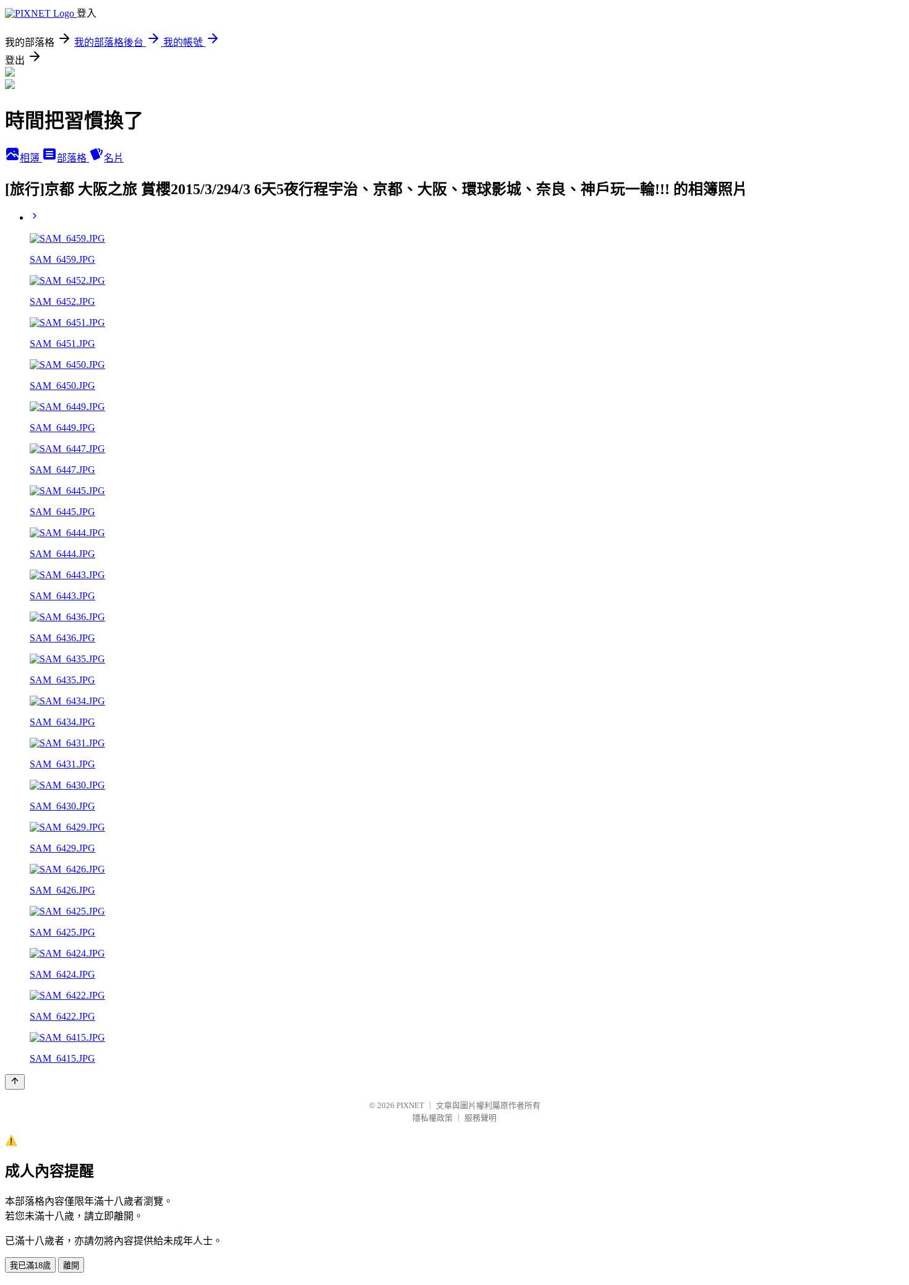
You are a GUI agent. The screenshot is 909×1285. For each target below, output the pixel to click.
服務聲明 (480, 1117)
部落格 (73, 158)
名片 (114, 158)
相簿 (31, 158)
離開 (71, 1265)
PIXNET (410, 1105)
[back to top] (15, 1082)
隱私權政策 (432, 1117)
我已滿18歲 (30, 1265)
